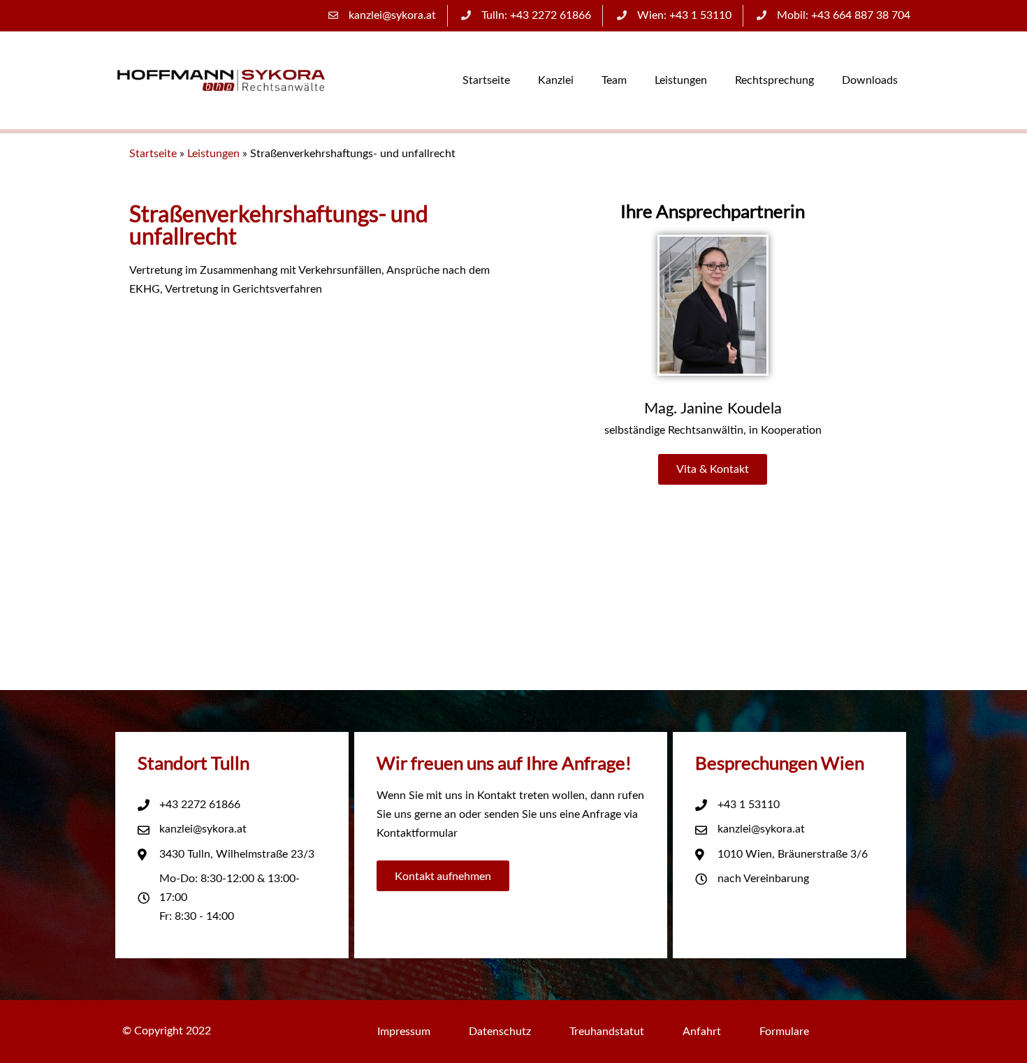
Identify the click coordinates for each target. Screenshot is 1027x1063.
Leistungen (681, 80)
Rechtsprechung (774, 80)
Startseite (486, 80)
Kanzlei (556, 80)
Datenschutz (500, 1031)
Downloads (870, 80)
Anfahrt (702, 1031)
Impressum (403, 1031)
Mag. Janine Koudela (713, 408)
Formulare (784, 1031)
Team (614, 80)
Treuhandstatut (606, 1031)
